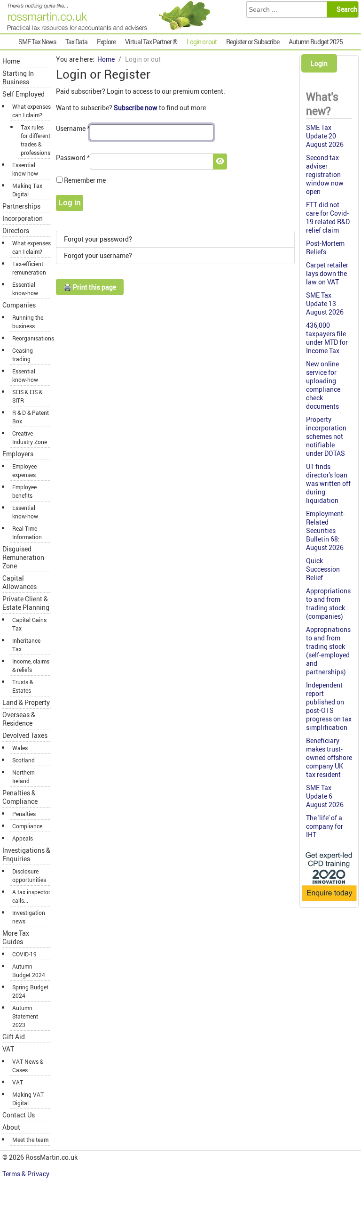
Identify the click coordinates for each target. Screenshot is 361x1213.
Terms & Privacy (26, 1173)
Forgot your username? (98, 255)
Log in (69, 203)
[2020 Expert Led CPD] (329, 901)
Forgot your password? (98, 239)
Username (73, 128)
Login (319, 63)
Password (73, 157)
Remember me (85, 180)
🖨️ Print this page (89, 287)
